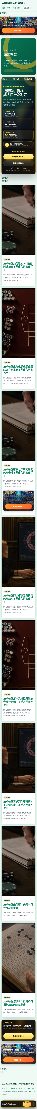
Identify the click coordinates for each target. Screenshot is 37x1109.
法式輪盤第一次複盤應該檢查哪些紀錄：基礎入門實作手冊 (18, 701)
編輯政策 (13, 1088)
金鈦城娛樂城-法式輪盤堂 (13, 3)
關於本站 (22, 1088)
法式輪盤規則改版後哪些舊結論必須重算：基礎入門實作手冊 (18, 369)
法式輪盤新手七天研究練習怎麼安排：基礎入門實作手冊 (18, 472)
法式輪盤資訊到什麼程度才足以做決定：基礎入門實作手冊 (18, 804)
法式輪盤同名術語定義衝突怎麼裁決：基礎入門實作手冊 (18, 598)
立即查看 (27, 1104)
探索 (3, 8)
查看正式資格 (18, 1036)
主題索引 (5, 1088)
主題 (8, 8)
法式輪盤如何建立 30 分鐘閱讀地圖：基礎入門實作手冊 (18, 266)
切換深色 (26, 8)
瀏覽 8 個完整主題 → (11, 71)
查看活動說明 (18, 163)
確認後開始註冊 (18, 156)
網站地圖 (30, 1088)
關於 (19, 8)
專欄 (14, 8)
